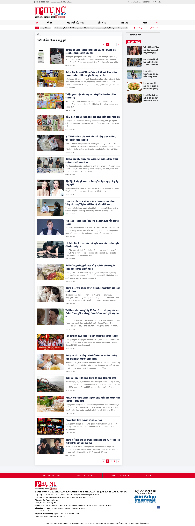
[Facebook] (158, 507)
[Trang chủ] (37, 22)
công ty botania (136, 35)
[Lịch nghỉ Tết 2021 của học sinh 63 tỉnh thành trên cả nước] (50, 342)
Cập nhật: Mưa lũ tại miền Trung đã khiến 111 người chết (90, 377)
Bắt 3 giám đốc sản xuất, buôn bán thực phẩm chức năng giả (92, 116)
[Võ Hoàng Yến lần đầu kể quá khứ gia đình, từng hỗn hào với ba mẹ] (50, 227)
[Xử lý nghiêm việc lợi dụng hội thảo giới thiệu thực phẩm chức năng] (50, 101)
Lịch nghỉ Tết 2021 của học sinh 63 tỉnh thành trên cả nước (91, 335)
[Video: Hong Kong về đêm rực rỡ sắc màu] (50, 426)
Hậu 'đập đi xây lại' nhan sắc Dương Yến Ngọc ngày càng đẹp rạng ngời (92, 182)
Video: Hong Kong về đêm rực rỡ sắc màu (83, 420)
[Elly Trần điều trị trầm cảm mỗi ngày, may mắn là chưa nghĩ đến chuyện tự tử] (50, 249)
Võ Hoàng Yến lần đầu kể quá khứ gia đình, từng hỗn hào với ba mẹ (92, 222)
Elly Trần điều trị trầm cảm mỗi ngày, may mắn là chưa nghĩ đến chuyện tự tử (92, 244)
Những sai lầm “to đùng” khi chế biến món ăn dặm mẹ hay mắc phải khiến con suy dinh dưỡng (91, 357)
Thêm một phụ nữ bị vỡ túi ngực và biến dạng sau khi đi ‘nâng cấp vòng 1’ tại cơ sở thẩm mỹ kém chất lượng (90, 202)
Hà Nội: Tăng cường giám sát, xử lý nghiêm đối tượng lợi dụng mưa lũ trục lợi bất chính (90, 267)
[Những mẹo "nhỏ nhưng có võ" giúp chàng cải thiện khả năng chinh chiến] (50, 294)
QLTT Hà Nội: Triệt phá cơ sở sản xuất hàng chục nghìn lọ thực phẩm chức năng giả (90, 138)
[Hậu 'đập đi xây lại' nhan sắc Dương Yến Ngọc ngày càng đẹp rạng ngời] (50, 188)
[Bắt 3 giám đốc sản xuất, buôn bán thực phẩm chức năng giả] (50, 123)
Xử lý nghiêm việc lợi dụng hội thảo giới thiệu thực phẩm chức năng (90, 96)
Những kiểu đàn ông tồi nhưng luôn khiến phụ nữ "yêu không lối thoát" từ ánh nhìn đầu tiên (92, 441)
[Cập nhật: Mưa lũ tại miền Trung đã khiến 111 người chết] (50, 384)
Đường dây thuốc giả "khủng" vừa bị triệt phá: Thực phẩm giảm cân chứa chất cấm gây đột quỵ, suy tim (91, 73)
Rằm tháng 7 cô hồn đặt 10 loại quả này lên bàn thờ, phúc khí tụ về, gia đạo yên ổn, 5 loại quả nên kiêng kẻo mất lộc (76, 28)
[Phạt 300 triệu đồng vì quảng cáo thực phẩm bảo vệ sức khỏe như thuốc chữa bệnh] (50, 404)
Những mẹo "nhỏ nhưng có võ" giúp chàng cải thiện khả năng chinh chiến (92, 289)
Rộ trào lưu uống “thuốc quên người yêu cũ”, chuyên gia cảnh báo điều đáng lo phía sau (90, 51)
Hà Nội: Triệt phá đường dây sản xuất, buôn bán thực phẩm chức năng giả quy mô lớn (91, 160)
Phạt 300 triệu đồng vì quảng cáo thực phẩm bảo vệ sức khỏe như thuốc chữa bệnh (92, 399)
